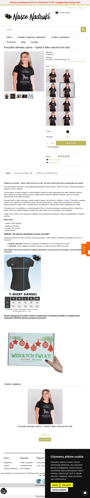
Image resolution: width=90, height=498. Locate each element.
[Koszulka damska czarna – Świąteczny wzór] (53, 104)
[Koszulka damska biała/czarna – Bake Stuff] (67, 104)
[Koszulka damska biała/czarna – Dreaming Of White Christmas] (53, 76)
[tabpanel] (45, 278)
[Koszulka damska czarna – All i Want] (67, 119)
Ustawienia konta (26, 465)
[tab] (8, 173)
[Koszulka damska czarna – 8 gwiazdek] (53, 119)
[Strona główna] (27, 17)
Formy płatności (42, 462)
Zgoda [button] (55, 485)
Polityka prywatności (11, 468)
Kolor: (48, 131)
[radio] (67, 131)
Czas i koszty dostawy (44, 465)
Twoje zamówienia (26, 462)
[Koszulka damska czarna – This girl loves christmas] (53, 90)
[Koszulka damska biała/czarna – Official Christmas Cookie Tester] (67, 76)
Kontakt (6, 465)
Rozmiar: (49, 137)
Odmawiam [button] (66, 485)
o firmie (66, 200)
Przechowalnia (25, 468)
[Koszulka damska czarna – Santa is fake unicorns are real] (67, 90)
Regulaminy (8, 462)
